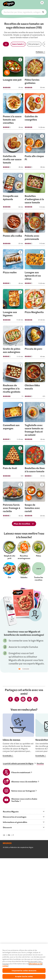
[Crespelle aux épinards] (13, 192)
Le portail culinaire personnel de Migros (18, 763)
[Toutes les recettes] (38, 571)
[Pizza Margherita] (35, 306)
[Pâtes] (38, 550)
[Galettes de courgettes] (35, 112)
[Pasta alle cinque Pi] (35, 152)
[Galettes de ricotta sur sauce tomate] (13, 152)
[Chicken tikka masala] (35, 381)
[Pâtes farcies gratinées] (35, 74)
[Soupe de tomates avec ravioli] (35, 500)
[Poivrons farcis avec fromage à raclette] (13, 500)
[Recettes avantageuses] (24, 550)
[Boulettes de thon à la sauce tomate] (35, 462)
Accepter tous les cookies (24, 976)
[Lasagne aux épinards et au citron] (35, 268)
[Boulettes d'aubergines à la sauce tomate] (35, 192)
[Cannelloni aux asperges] (13, 422)
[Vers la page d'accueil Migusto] (9, 2)
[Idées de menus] (18, 735)
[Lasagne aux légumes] (13, 306)
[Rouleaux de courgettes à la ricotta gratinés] (13, 381)
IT (13, 835)
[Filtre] (6, 44)
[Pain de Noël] (13, 462)
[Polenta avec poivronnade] (35, 230)
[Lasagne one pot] (13, 74)
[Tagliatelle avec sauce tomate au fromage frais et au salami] (35, 422)
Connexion (25, 669)
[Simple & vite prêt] (9, 550)
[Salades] (24, 571)
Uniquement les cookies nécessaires (24, 970)
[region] (24, 962)
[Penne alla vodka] (13, 230)
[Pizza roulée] (13, 268)
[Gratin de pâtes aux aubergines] (13, 343)
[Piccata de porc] (35, 343)
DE (4, 835)
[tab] (24, 811)
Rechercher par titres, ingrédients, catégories (23, 12)
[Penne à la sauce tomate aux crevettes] (13, 112)
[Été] (9, 571)
